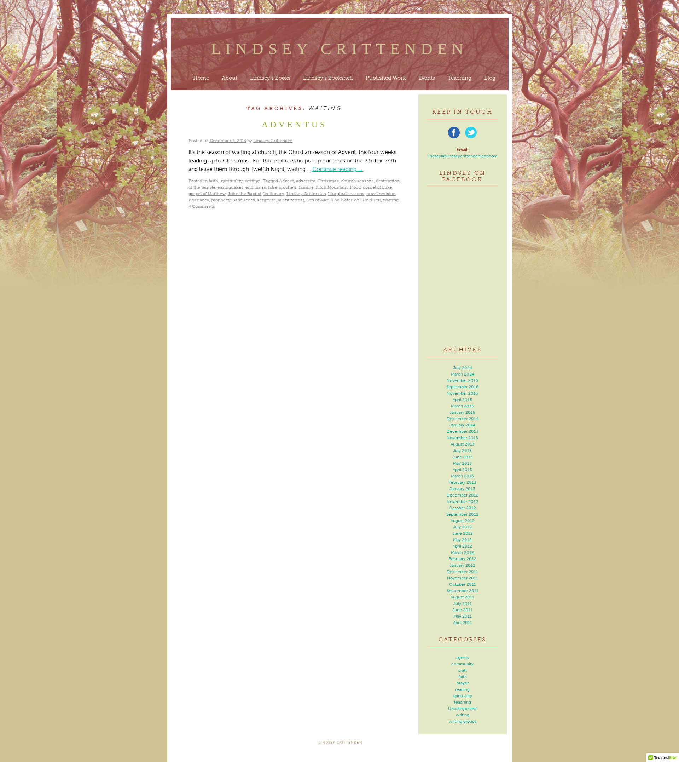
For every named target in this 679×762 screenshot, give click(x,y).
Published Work (386, 78)
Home (201, 78)
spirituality (231, 180)
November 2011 (462, 577)
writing (252, 180)
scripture (266, 199)
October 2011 (462, 584)
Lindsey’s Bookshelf (328, 78)
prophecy (221, 199)
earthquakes (230, 187)
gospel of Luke (377, 187)
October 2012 (462, 507)
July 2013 (462, 450)
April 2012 (462, 546)
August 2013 (463, 444)
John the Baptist (244, 193)
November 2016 (462, 380)
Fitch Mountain (332, 187)
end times (255, 187)
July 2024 (462, 367)
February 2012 (462, 558)
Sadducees (244, 199)
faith (213, 180)
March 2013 (462, 476)
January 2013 (462, 488)
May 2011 (462, 616)
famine (306, 187)
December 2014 (462, 418)
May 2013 (462, 463)
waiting (391, 199)
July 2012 (462, 527)
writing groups (462, 721)
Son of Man (317, 199)
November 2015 (462, 393)
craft (462, 670)
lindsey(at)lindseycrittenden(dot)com (463, 156)
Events (426, 78)
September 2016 (462, 386)
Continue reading (338, 169)
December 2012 (462, 495)
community (462, 663)
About (229, 78)
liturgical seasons (346, 193)
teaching (462, 702)
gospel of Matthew (207, 193)
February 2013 (462, 482)
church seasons (357, 180)
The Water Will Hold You (356, 199)
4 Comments (201, 206)
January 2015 (462, 412)
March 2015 (462, 405)
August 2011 (462, 597)
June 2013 (462, 456)
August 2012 (463, 520)
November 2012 (462, 501)
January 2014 (462, 425)
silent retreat (291, 199)
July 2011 (462, 603)
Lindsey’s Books (270, 78)
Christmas (328, 180)
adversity (305, 180)
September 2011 (462, 590)
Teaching (459, 78)
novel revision (381, 193)
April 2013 (462, 469)
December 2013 (462, 431)
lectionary (273, 193)
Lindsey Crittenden (339, 49)
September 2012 (462, 514)
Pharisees (198, 199)
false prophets (282, 187)
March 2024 (462, 374)
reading (462, 689)
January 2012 (462, 565)
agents (462, 657)
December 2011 (462, 571)
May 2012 (462, 539)
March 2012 (462, 552)
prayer (463, 683)
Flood (355, 187)
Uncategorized (462, 708)
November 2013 (462, 437)
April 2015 (462, 399)
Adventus (294, 124)
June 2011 (462, 609)
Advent (286, 180)
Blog (489, 78)
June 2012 (462, 533)
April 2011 (462, 622)
